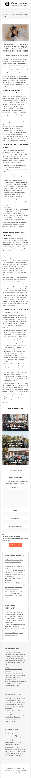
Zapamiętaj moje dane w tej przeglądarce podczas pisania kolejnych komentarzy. (15, 538)
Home (3, 11)
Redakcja (7, 55)
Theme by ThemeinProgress (13, 771)
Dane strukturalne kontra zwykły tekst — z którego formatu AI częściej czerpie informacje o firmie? (15, 683)
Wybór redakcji (17, 470)
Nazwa (15, 510)
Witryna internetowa (15, 526)
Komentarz (15, 487)
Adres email (15, 518)
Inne (8, 11)
